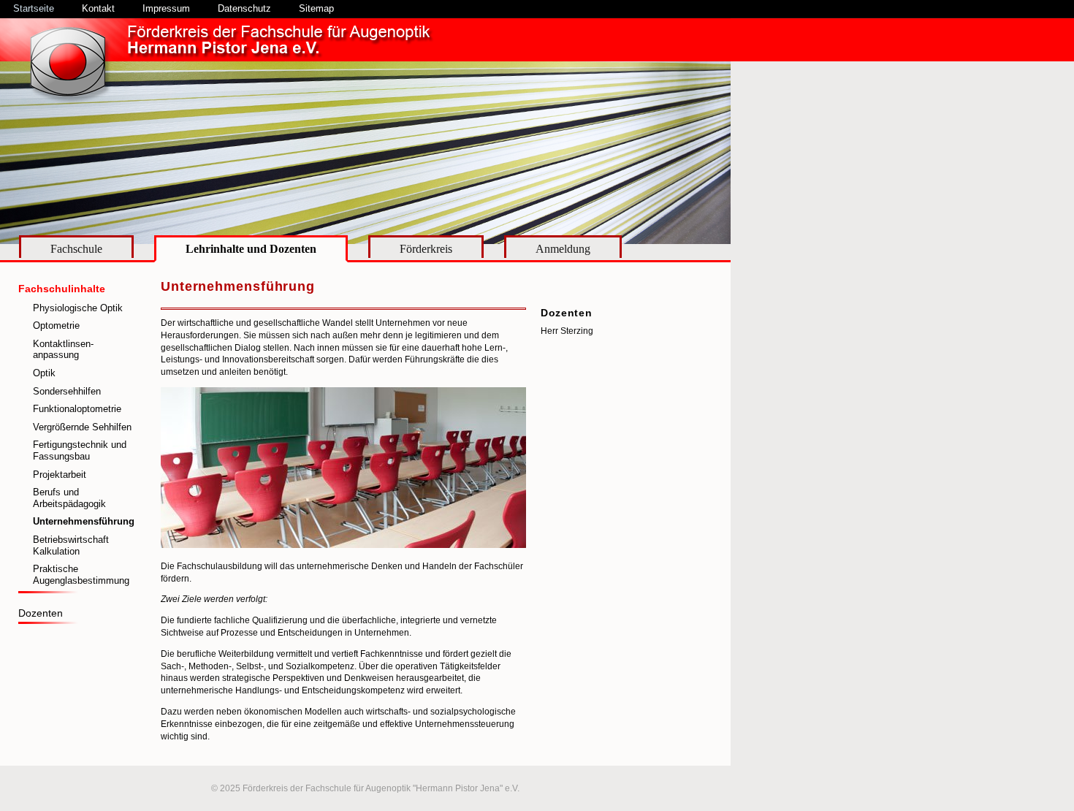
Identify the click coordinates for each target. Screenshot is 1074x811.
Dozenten (40, 613)
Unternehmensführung (83, 521)
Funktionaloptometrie (77, 408)
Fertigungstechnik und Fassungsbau (79, 450)
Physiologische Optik (78, 307)
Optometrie (56, 325)
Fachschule (76, 249)
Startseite (33, 8)
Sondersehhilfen (67, 391)
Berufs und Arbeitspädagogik (69, 498)
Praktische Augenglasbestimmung (81, 574)
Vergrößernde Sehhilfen (82, 427)
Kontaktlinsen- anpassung (63, 349)
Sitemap (316, 8)
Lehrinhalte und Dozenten (251, 249)
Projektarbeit (59, 474)
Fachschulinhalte (61, 288)
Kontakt (98, 8)
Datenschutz (244, 8)
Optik (44, 373)
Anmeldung (563, 249)
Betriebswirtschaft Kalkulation (71, 545)
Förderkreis (426, 249)
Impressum (166, 8)
